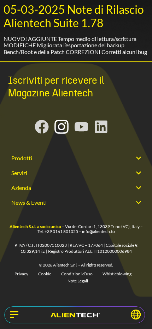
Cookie (44, 273)
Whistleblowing (117, 273)
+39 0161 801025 (61, 231)
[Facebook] (42, 127)
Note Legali (78, 280)
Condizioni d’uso (77, 273)
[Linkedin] (101, 127)
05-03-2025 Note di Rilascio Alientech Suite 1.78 (74, 16)
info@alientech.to (98, 231)
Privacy (21, 273)
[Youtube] (81, 127)
